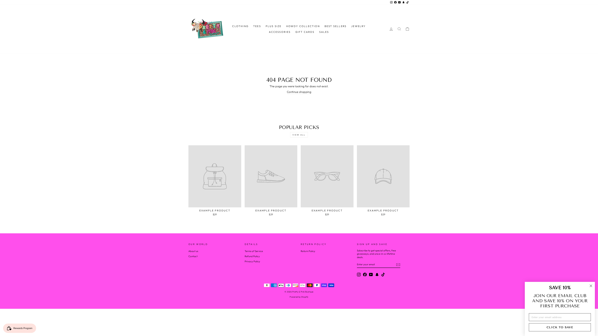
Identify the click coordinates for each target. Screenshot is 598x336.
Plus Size (274, 26)
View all (299, 135)
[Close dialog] (591, 286)
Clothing (240, 26)
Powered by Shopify (299, 297)
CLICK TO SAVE (560, 327)
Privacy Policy (252, 261)
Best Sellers (335, 26)
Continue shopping (299, 92)
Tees (257, 26)
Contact (192, 256)
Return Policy (308, 251)
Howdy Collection (303, 26)
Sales (324, 31)
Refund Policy (252, 256)
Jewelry (358, 26)
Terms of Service (254, 251)
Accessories (280, 31)
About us (193, 251)
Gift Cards (305, 31)
